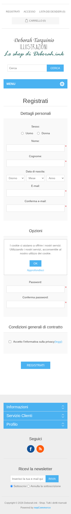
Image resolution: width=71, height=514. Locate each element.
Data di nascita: (35, 171)
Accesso (29, 11)
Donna (46, 133)
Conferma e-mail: (35, 201)
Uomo (29, 133)
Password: (35, 282)
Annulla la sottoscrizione (46, 486)
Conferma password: (35, 297)
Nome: (35, 141)
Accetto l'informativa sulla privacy (33, 341)
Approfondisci (35, 270)
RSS (40, 449)
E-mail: (35, 185)
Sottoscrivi (20, 486)
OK (35, 263)
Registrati (13, 11)
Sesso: (35, 126)
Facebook (31, 449)
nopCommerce (42, 507)
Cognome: (35, 156)
